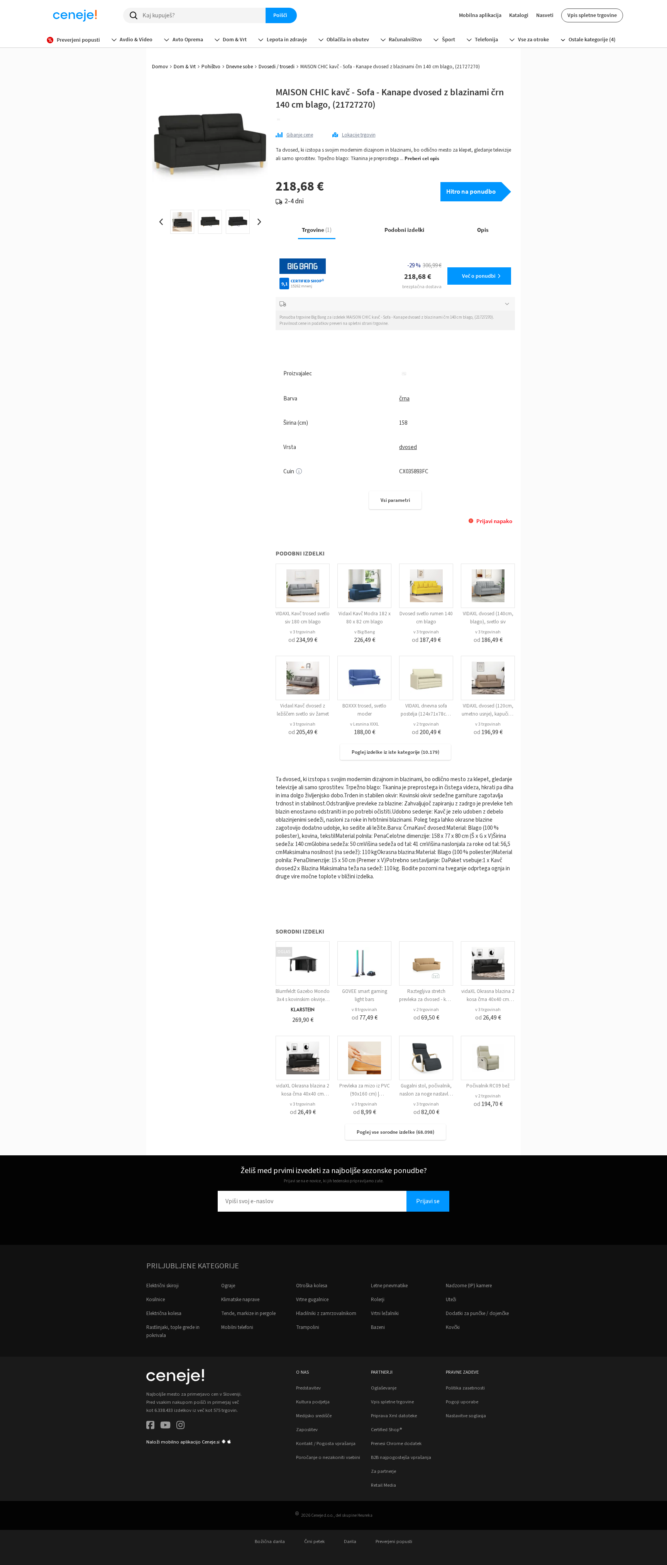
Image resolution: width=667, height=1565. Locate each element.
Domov (160, 66)
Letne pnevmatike (389, 1285)
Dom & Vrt (185, 66)
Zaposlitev (307, 1429)
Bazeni (378, 1327)
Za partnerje (383, 1471)
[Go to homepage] (75, 15)
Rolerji (377, 1299)
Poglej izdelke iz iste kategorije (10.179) (395, 752)
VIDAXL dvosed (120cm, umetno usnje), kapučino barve (488, 714)
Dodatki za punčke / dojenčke (477, 1313)
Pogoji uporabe (462, 1401)
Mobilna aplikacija (480, 15)
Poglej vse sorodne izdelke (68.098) (395, 1132)
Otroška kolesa (311, 1285)
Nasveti (545, 15)
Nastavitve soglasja (466, 1415)
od (302, 640)
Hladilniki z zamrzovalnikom (326, 1313)
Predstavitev (308, 1387)
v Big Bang (364, 632)
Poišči (280, 15)
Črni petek (314, 1541)
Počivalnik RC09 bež (488, 1085)
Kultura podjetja (313, 1401)
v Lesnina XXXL (364, 724)
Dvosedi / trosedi (277, 66)
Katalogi (518, 15)
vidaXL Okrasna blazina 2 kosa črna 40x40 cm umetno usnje (488, 999)
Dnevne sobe (239, 66)
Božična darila (270, 1541)
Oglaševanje (383, 1387)
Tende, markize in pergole (248, 1313)
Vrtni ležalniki (385, 1313)
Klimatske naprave (240, 1299)
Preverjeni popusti (394, 1541)
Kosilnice (155, 1299)
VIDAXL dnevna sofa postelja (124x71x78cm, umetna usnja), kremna (426, 714)
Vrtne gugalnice (312, 1299)
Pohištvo (210, 66)
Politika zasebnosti (465, 1387)
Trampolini (307, 1327)
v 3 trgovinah (302, 632)
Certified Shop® (386, 1429)
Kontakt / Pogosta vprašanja (326, 1443)
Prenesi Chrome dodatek (396, 1443)
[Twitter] (165, 1426)
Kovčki (453, 1327)
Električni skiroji (162, 1285)
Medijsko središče (314, 1415)
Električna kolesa (163, 1313)
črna (404, 399)
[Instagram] (180, 1426)
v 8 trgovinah (364, 1009)
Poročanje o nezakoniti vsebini (328, 1457)
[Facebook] (150, 1426)
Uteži (451, 1299)
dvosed (408, 447)
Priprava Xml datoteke (394, 1415)
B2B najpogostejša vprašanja (401, 1457)
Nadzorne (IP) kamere (469, 1285)
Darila (350, 1541)
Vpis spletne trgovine (592, 15)
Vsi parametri (395, 500)
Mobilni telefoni (237, 1327)
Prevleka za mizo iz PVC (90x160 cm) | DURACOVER (364, 1094)
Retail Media (383, 1485)
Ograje (228, 1285)
